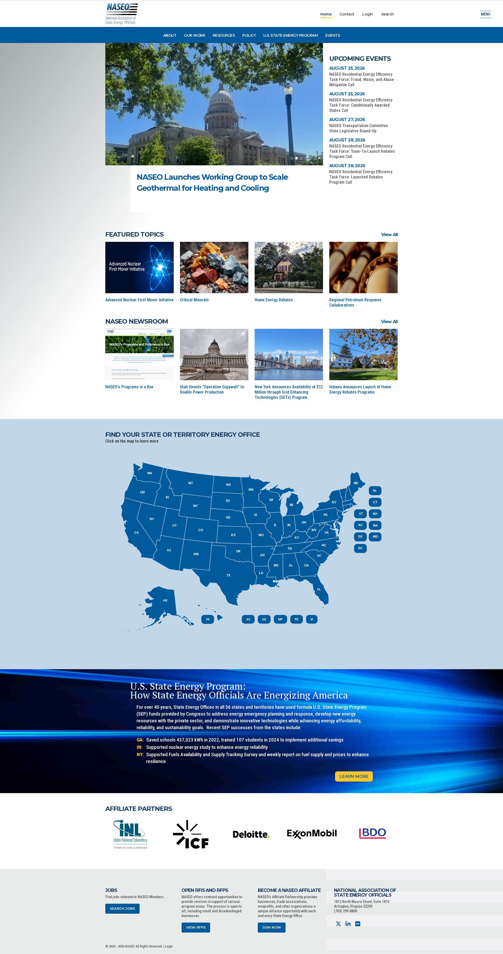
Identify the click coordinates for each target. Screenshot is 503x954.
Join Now (271, 927)
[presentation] (109, 834)
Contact (347, 14)
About (170, 35)
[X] (338, 924)
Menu (485, 14)
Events (332, 35)
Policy (249, 35)
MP (280, 619)
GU (264, 619)
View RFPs (196, 927)
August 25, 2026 (347, 68)
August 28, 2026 (347, 140)
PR (296, 619)
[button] (291, 158)
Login (367, 14)
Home (325, 14)
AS (248, 619)
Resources (224, 35)
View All (389, 234)
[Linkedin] (348, 924)
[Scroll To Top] (493, 948)
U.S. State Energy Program (290, 35)
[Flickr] (357, 924)
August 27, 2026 (347, 119)
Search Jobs (122, 909)
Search (387, 14)
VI (311, 619)
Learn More (354, 776)
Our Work (194, 35)
